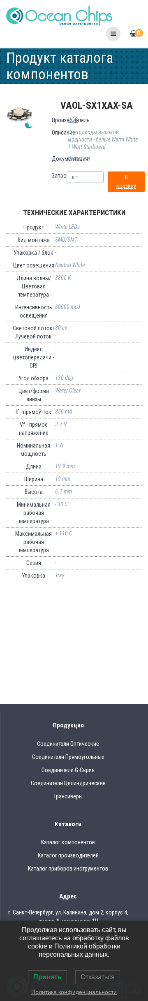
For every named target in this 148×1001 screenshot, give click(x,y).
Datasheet (79, 158)
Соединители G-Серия (68, 770)
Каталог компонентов (68, 842)
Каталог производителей (68, 855)
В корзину (126, 181)
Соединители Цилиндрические (68, 783)
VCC (73, 120)
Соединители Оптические (68, 743)
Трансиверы (68, 796)
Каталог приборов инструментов (68, 868)
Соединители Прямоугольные (68, 757)
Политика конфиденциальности (74, 992)
